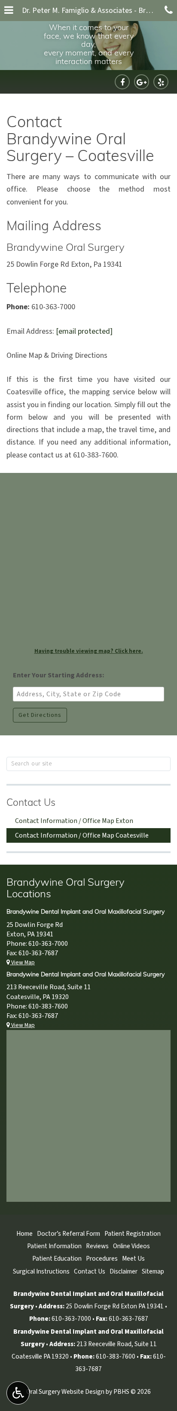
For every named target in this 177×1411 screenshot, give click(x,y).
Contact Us (30, 803)
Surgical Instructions (41, 1271)
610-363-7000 (48, 943)
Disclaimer (123, 1271)
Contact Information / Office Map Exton (74, 821)
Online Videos (131, 1246)
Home (24, 1233)
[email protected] (84, 331)
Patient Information (54, 1246)
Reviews (97, 1246)
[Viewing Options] (18, 1393)
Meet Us (133, 1258)
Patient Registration (132, 1233)
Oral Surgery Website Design (65, 1391)
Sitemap (153, 1271)
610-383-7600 (48, 1006)
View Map (22, 962)
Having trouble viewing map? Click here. (88, 651)
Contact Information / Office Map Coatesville (82, 835)
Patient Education (57, 1258)
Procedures (102, 1258)
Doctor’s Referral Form (68, 1233)
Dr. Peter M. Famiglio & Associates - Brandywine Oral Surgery (91, 10)
